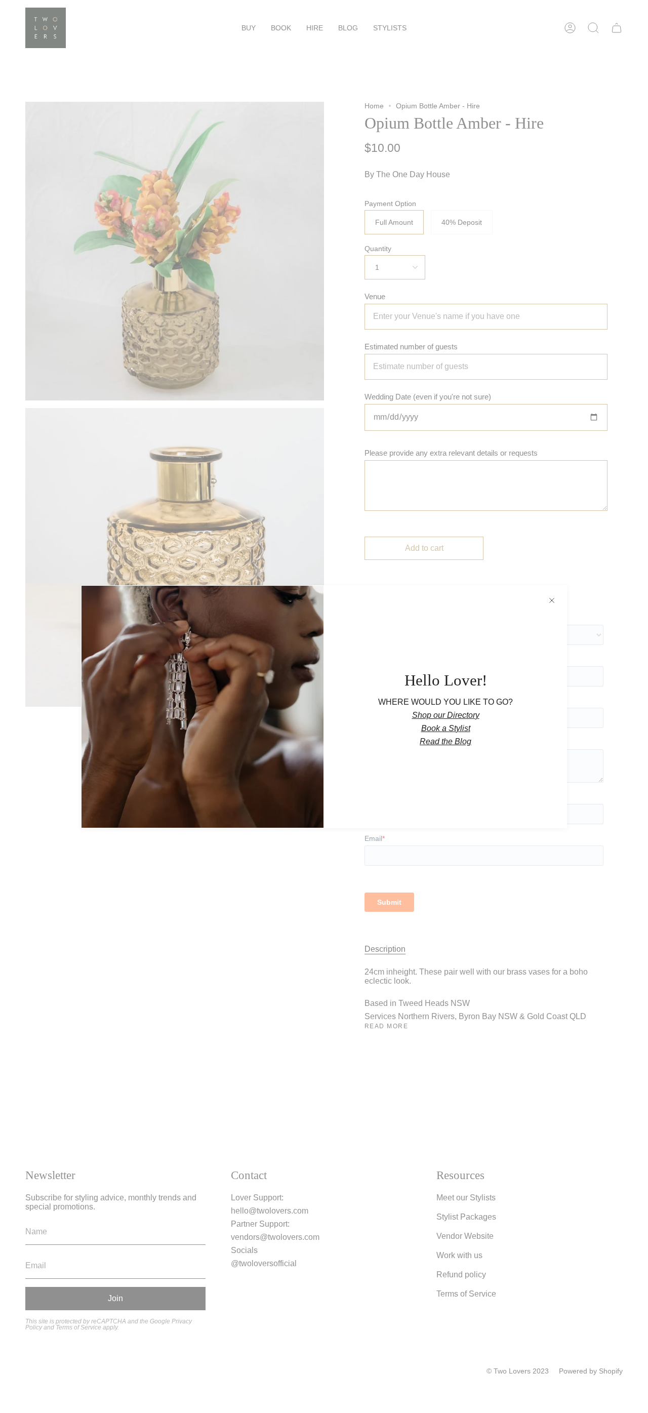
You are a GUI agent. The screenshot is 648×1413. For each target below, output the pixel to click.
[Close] (552, 600)
